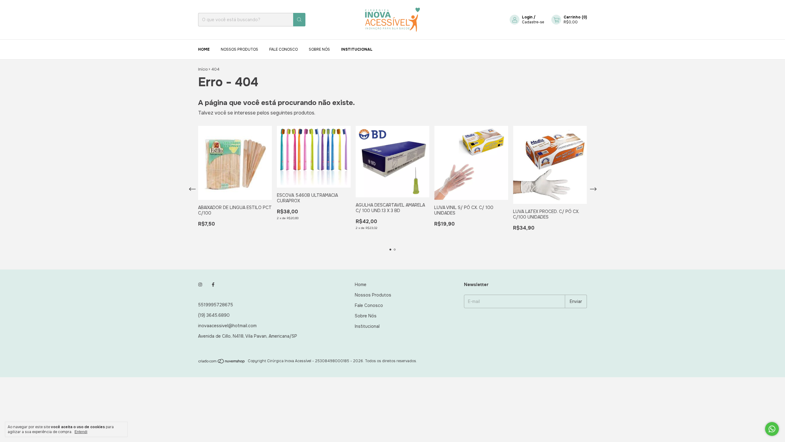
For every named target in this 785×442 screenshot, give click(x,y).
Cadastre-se (533, 22)
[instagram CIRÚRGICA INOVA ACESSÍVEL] (200, 284)
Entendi (81, 432)
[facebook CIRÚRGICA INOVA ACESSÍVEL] (213, 284)
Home (204, 49)
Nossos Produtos (239, 49)
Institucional (357, 49)
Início (203, 69)
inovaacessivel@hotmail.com (227, 325)
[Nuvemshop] (222, 362)
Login (527, 17)
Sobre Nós (319, 49)
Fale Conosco (283, 49)
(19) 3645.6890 (214, 315)
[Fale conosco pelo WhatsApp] (772, 429)
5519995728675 (215, 305)
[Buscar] (299, 19)
